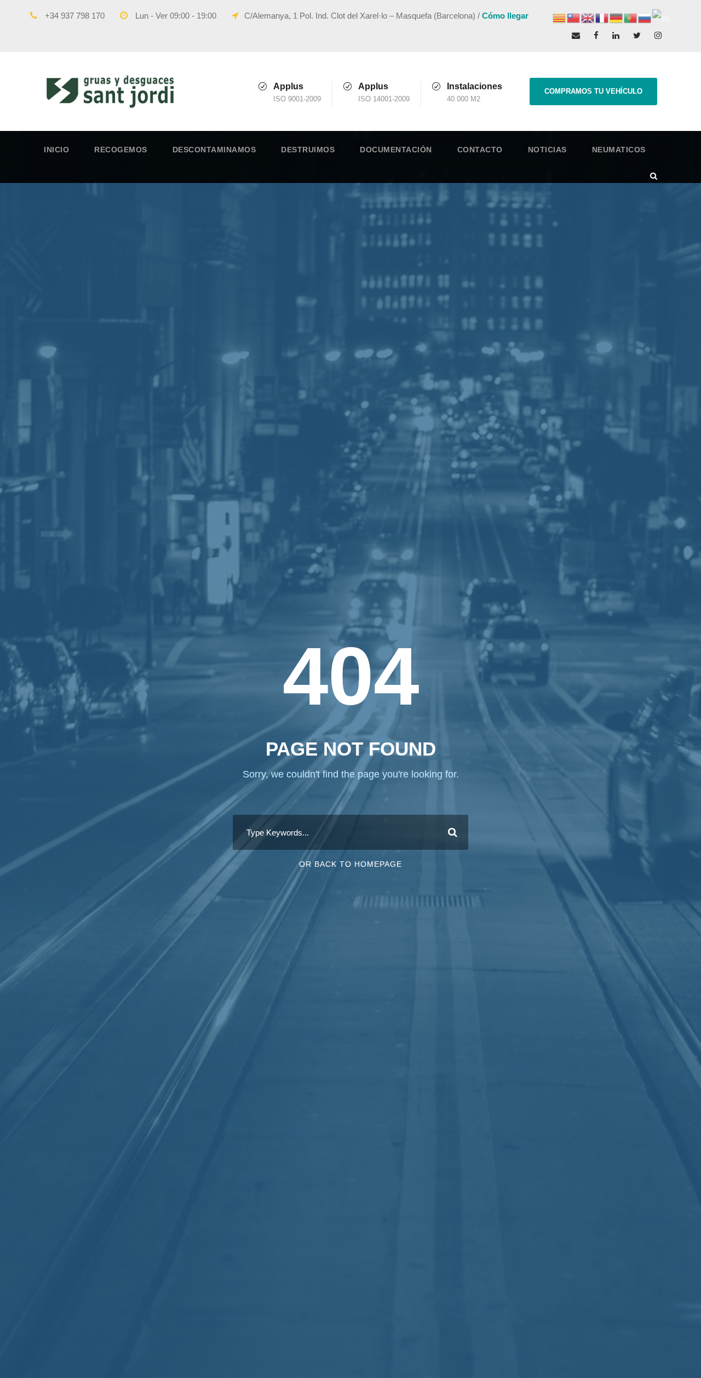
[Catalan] (560, 17)
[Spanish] (661, 17)
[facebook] (596, 35)
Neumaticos (619, 149)
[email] (576, 35)
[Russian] (645, 17)
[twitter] (637, 35)
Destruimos (308, 149)
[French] (602, 17)
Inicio (56, 149)
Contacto (480, 149)
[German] (617, 17)
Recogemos (120, 149)
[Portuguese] (631, 17)
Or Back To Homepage (350, 864)
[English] (588, 17)
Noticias (547, 149)
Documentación (396, 149)
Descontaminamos (214, 149)
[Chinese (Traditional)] (574, 17)
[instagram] (658, 35)
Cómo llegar (505, 15)
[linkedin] (615, 35)
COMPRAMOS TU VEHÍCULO (593, 91)
